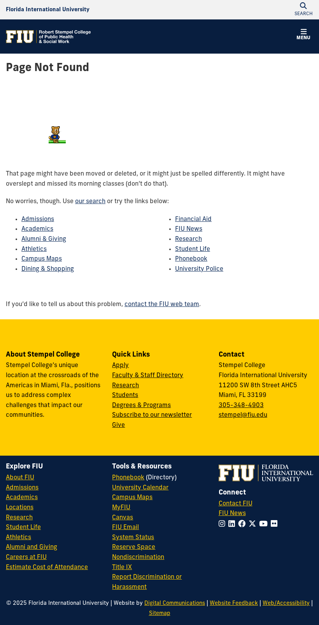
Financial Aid (193, 219)
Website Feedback (234, 603)
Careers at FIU (26, 557)
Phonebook (191, 259)
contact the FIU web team (161, 304)
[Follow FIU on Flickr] (275, 524)
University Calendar (140, 488)
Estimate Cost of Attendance (47, 567)
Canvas (122, 518)
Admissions (37, 219)
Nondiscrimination (138, 557)
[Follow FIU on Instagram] (223, 524)
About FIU (20, 478)
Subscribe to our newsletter (152, 415)
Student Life (192, 249)
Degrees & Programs (141, 405)
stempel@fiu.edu (243, 415)
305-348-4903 (241, 405)
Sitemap (159, 613)
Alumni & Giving (43, 239)
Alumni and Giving (31, 547)
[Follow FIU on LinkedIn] (233, 524)
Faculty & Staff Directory (147, 376)
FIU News (188, 229)
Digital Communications (174, 603)
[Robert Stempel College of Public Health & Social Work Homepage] (48, 36)
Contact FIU (235, 504)
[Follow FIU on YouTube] (265, 524)
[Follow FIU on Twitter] (254, 524)
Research (188, 239)
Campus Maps (41, 259)
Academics (37, 229)
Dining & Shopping (47, 269)
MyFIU (121, 508)
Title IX (122, 567)
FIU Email (125, 527)
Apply (120, 365)
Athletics (34, 249)
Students (125, 395)
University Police (199, 269)
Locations (19, 508)
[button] (303, 36)
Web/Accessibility (286, 603)
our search (90, 201)
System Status (133, 537)
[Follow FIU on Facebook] (243, 524)
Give (118, 425)
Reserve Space (133, 547)
